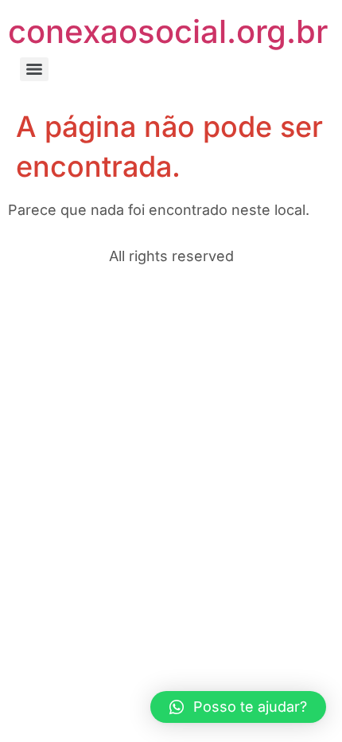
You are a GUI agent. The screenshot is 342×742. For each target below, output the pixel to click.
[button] (238, 707)
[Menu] (34, 69)
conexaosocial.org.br (168, 31)
